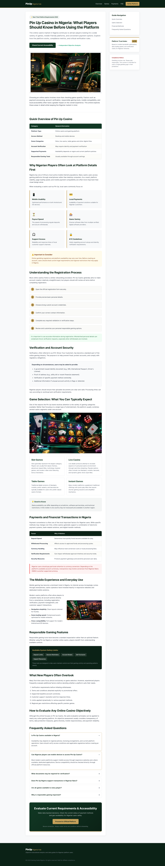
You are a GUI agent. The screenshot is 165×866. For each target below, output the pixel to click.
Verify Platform (132, 4)
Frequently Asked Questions (121, 29)
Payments (114, 4)
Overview (99, 4)
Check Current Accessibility (42, 45)
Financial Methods (118, 26)
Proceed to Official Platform (65, 821)
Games (106, 4)
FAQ (122, 4)
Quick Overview (117, 19)
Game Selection (117, 23)
